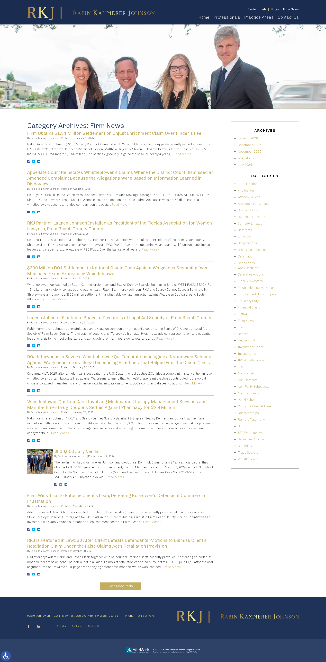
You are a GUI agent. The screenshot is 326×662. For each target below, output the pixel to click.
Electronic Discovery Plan (256, 288)
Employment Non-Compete (257, 294)
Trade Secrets (248, 452)
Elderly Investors (250, 281)
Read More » (183, 154)
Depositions (246, 263)
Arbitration (246, 190)
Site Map (62, 626)
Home (203, 17)
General (243, 334)
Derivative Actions (251, 274)
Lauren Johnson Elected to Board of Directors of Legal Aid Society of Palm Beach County (119, 317)
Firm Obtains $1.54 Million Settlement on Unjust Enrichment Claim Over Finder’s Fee (114, 133)
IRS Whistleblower (251, 360)
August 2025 (247, 158)
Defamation (246, 256)
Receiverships (248, 413)
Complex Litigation (251, 223)
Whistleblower (248, 459)
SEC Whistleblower (251, 433)
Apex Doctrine (248, 268)
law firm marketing (163, 652)
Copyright (245, 237)
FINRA (242, 314)
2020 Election (248, 184)
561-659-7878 (146, 615)
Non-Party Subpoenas (253, 387)
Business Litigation (251, 217)
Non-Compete (248, 380)
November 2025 (249, 151)
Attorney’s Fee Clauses (254, 204)
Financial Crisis (249, 307)
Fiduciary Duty (248, 301)
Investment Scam (250, 347)
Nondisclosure (248, 393)
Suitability (245, 446)
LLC (240, 367)
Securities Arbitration (253, 439)
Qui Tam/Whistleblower (255, 406)
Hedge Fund (246, 340)
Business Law (248, 210)
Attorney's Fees (249, 197)
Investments (247, 354)
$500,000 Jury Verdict (77, 451)
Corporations (247, 243)
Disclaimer (77, 626)
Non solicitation (249, 373)
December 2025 (249, 145)
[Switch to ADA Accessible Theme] (6, 656)
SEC (240, 426)
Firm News (246, 321)
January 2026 (248, 138)
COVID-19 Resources (253, 250)
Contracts (245, 230)
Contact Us (288, 17)
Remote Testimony (251, 420)
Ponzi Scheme (248, 400)
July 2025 (245, 165)
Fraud (242, 327)
